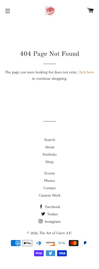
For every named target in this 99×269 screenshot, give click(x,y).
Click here (86, 72)
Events (49, 173)
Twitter (52, 214)
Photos (49, 180)
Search (49, 139)
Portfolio (50, 154)
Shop (49, 162)
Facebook (52, 206)
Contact (49, 188)
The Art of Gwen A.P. (55, 233)
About (49, 147)
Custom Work (49, 195)
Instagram (52, 221)
